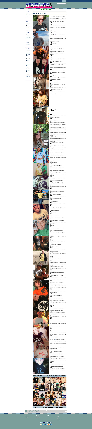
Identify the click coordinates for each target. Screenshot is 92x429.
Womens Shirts (28, 14)
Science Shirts (28, 65)
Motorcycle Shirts (28, 45)
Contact (58, 416)
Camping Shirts (28, 46)
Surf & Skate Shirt (28, 71)
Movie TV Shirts (28, 37)
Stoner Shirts (28, 39)
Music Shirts (28, 32)
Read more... (52, 410)
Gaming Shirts (28, 63)
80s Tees (27, 67)
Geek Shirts (28, 42)
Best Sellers (28, 18)
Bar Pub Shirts (28, 52)
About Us (27, 11)
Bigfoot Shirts (28, 27)
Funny (27, 79)
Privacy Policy (58, 420)
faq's (57, 418)
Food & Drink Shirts (28, 50)
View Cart (63, 0)
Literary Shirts (28, 58)
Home (33, 11)
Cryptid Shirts (28, 74)
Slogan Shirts (28, 60)
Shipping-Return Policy (59, 419)
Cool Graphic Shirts (28, 55)
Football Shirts (28, 35)
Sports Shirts (28, 34)
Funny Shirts (28, 21)
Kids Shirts (27, 16)
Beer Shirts (28, 30)
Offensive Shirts (27, 25)
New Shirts (27, 19)
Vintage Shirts (28, 23)
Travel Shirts (28, 40)
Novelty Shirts (28, 68)
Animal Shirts (28, 48)
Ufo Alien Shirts (28, 76)
